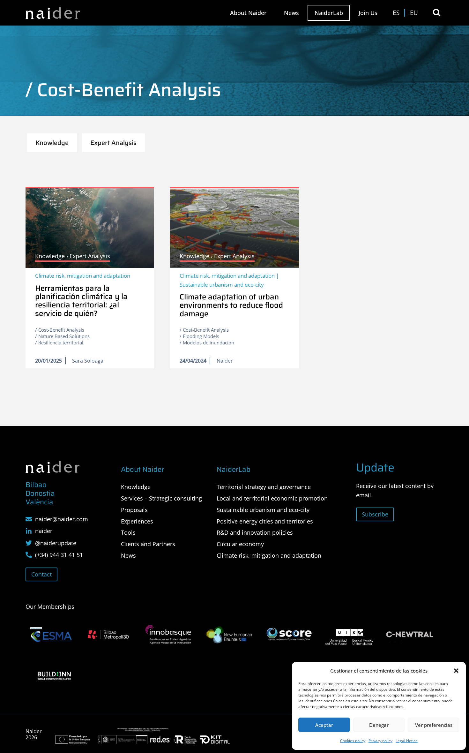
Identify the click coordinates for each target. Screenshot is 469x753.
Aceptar (324, 725)
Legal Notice (407, 740)
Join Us (368, 13)
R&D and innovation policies (255, 532)
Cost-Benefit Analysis (61, 330)
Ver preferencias (433, 725)
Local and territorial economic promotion (272, 498)
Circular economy (240, 544)
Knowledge (136, 487)
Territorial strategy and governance (264, 487)
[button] (456, 670)
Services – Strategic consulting (161, 498)
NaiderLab (329, 13)
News (291, 13)
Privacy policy (380, 740)
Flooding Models (201, 336)
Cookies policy (352, 740)
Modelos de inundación (208, 342)
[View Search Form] (436, 12)
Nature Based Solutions (64, 336)
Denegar (379, 725)
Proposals (134, 510)
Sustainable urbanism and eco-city (222, 284)
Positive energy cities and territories (265, 521)
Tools (128, 532)
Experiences (137, 521)
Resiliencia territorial (60, 342)
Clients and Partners (148, 544)
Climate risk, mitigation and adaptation (82, 275)
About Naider (248, 13)
